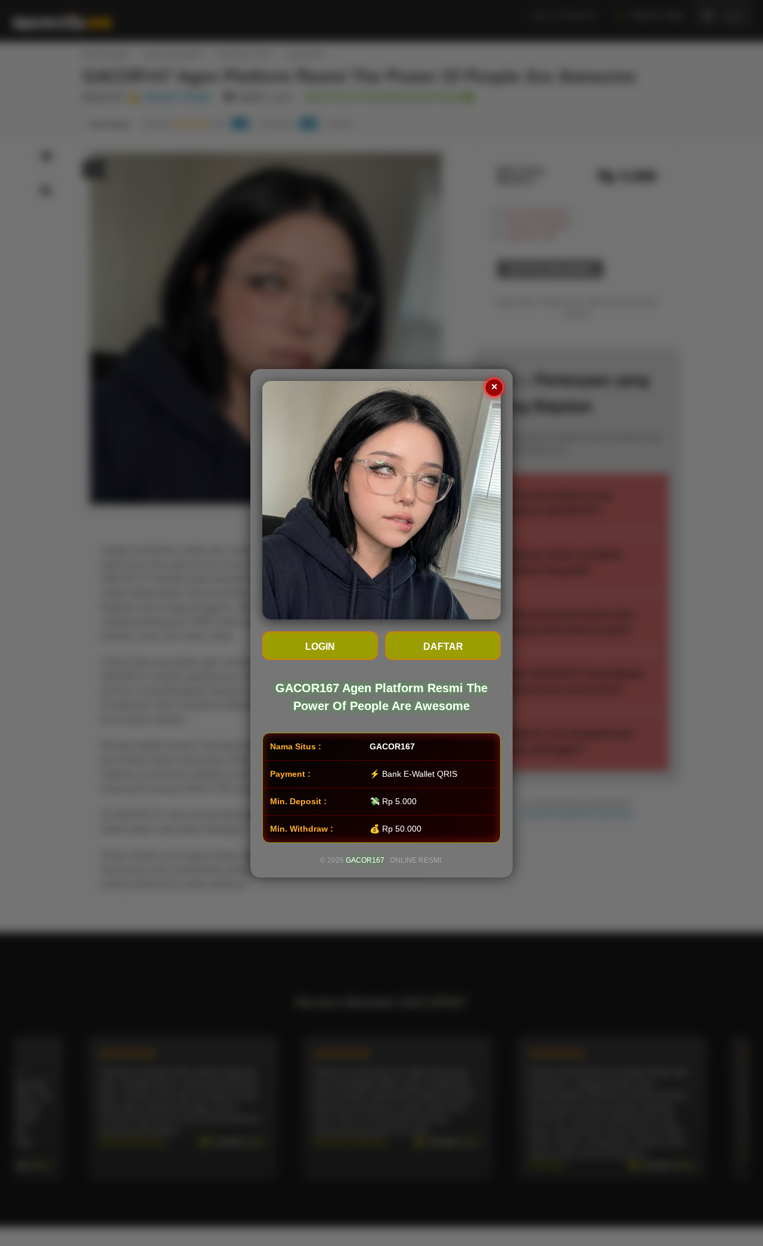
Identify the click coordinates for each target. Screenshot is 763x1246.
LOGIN (320, 646)
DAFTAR (443, 646)
